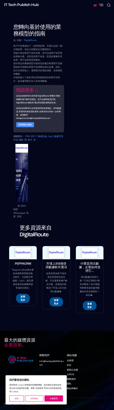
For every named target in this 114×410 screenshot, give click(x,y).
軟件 (30, 139)
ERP (33, 136)
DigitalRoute (30, 40)
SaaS (50, 136)
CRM (27, 136)
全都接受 (54, 398)
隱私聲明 (35, 111)
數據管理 (58, 136)
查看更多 (23, 298)
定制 (16, 398)
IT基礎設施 (41, 136)
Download (25, 124)
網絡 (21, 139)
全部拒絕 (34, 398)
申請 (15, 139)
